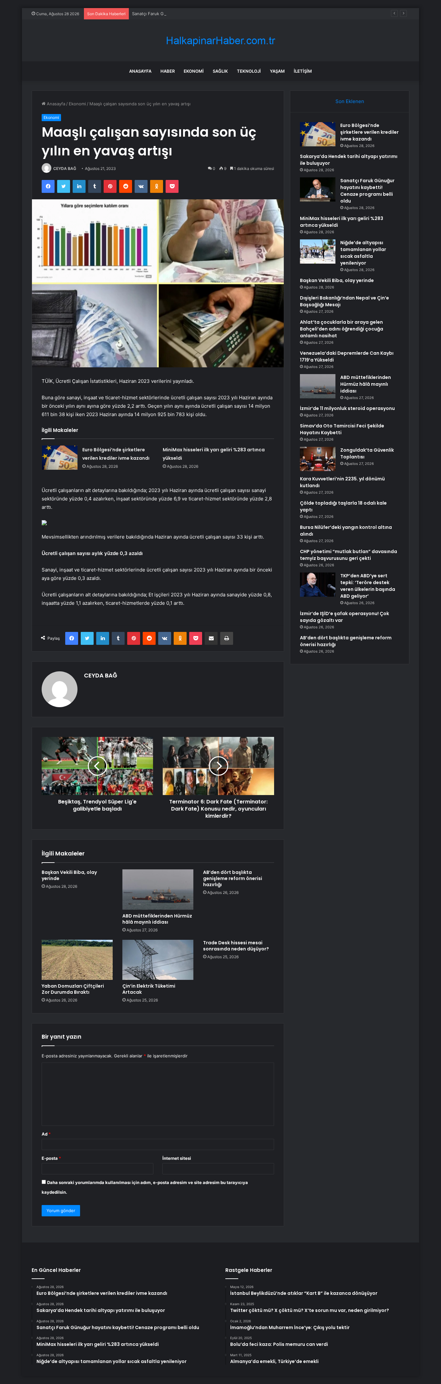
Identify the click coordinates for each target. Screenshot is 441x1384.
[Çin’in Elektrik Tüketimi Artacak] (157, 960)
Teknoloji (249, 71)
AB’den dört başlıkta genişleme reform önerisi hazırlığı (232, 878)
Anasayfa (140, 71)
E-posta (51, 1158)
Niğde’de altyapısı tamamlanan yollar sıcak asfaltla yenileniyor (363, 252)
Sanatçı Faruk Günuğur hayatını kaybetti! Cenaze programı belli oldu (200, 13)
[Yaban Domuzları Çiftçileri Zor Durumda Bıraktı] (77, 960)
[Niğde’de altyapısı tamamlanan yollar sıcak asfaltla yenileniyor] (317, 251)
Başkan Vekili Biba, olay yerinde (69, 875)
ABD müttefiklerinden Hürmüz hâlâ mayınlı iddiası (157, 919)
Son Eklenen (349, 101)
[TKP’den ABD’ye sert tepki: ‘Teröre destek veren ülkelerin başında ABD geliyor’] (317, 584)
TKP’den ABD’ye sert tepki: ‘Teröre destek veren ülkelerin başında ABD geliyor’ (367, 585)
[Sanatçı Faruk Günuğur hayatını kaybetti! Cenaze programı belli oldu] (317, 189)
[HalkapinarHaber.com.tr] (220, 40)
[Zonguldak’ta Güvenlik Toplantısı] (317, 459)
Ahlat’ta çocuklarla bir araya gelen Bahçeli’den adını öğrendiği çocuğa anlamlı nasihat (341, 329)
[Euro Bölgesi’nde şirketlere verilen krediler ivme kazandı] (59, 458)
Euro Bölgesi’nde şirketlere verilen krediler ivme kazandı (369, 132)
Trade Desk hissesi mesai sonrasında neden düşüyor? (236, 945)
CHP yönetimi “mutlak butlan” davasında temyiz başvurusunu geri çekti (348, 554)
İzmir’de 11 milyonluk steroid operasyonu (347, 408)
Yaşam (277, 71)
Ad (46, 1134)
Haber (167, 71)
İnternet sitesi (176, 1158)
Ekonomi (194, 71)
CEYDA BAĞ (64, 168)
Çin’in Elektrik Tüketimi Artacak (148, 989)
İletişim (303, 71)
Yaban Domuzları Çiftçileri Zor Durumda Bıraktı (73, 989)
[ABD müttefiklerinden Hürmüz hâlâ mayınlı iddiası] (157, 889)
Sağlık (220, 71)
